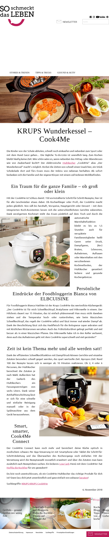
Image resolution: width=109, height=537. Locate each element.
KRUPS (26, 483)
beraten (83, 477)
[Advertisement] (54, 49)
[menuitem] (19, 72)
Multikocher (69, 162)
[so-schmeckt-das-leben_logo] (17, 14)
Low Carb (64, 463)
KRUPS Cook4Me (39, 483)
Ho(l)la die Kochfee (17, 467)
